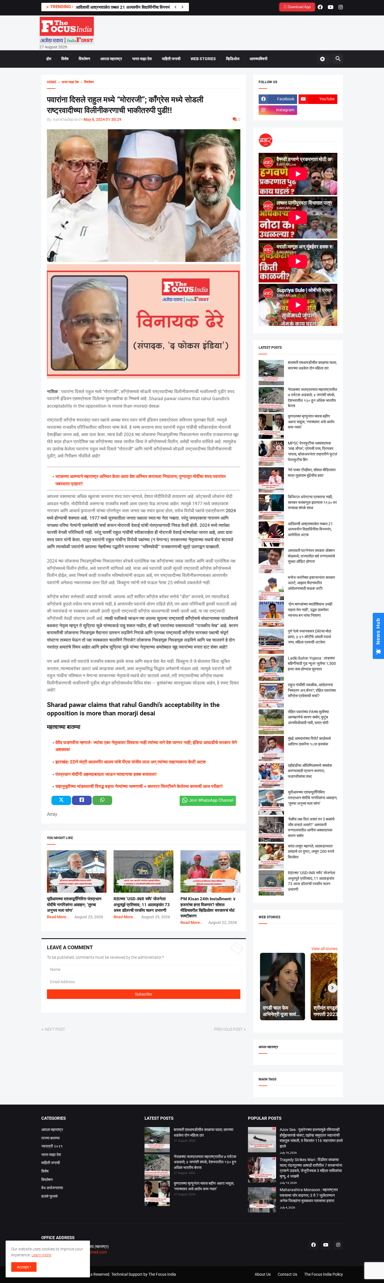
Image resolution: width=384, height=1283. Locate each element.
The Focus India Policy (323, 1274)
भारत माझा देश (142, 58)
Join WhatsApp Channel (211, 800)
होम (48, 58)
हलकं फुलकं (49, 1196)
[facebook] (320, 7)
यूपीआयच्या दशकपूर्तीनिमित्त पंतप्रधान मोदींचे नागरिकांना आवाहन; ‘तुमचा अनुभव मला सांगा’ (74, 904)
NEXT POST (55, 1029)
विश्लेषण (84, 58)
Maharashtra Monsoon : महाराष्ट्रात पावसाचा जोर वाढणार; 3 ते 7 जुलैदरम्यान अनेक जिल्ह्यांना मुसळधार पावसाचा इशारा (309, 1195)
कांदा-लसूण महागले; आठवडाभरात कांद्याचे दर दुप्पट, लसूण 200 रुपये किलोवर (311, 851)
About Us (263, 1274)
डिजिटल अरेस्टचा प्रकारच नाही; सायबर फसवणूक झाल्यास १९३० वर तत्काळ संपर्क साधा (312, 502)
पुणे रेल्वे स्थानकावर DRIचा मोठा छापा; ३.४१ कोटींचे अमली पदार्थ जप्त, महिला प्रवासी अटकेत (309, 636)
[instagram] (340, 7)
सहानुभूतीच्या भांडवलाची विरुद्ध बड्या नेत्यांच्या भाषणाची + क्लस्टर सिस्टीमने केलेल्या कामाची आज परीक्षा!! (139, 786)
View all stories (324, 948)
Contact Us (287, 1274)
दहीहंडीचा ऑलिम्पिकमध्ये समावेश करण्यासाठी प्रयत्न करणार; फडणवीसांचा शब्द (310, 771)
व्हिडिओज (233, 58)
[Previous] (175, 7)
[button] (324, 59)
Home (52, 82)
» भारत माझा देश (68, 82)
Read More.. (58, 917)
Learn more (41, 1255)
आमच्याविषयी (258, 58)
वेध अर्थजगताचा (52, 1187)
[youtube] (330, 7)
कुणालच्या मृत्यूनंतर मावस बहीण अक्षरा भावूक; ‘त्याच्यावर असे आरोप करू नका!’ (311, 421)
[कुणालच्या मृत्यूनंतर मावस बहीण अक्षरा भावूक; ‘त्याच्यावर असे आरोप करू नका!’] (157, 1194)
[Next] (182, 7)
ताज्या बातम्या (50, 1138)
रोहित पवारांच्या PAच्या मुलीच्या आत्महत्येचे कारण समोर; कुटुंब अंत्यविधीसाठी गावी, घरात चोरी (308, 717)
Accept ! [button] (24, 1267)
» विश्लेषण (86, 82)
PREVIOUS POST (228, 1029)
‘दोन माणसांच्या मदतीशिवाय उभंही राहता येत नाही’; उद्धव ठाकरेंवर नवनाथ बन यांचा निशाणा (310, 609)
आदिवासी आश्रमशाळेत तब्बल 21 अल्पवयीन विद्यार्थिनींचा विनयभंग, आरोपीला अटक (136, 7)
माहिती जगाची (171, 58)
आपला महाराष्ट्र (111, 58)
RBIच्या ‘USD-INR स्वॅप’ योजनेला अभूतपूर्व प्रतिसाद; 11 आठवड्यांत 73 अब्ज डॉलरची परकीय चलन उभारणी (142, 904)
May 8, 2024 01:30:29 (102, 119)
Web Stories (203, 58)
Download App (298, 7)
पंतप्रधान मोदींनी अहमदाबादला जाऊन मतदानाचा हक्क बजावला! (106, 774)
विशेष (65, 58)
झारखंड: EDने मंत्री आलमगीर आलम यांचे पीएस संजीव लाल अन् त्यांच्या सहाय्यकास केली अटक (130, 762)
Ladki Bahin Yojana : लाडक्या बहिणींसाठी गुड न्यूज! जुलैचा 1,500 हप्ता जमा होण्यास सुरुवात (312, 663)
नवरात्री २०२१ (52, 1146)
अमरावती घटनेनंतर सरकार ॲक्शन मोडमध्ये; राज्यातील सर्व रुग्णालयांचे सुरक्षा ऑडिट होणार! (311, 556)
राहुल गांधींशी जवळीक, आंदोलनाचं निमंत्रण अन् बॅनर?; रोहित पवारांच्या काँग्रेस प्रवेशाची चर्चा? (312, 690)
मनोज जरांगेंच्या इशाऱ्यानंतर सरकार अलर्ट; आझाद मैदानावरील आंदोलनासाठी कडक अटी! (311, 583)
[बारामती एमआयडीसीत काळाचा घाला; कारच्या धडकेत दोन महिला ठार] (157, 1140)
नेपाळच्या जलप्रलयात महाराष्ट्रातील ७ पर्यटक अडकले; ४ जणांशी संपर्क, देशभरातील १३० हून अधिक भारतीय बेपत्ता (205, 1162)
